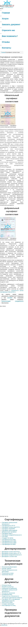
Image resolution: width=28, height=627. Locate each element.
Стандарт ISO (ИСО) (7, 538)
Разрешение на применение (9, 588)
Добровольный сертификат (9, 532)
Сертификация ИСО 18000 (9, 542)
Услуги (5, 19)
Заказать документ (11, 24)
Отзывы (6, 42)
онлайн (9, 298)
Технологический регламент (9, 567)
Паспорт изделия (6, 568)
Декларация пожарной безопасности (12, 554)
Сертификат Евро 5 (7, 533)
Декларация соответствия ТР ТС (11, 551)
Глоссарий (5, 536)
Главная (6, 13)
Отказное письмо (6, 585)
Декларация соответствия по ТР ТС (11, 553)
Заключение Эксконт (7, 574)
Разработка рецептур (7, 586)
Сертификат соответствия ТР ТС (11, 527)
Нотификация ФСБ (7, 594)
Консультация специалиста (12, 301)
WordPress (4, 625)
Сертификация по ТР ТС (8, 525)
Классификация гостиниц (9, 605)
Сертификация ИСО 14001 (9, 541)
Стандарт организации (8, 604)
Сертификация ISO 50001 (9, 544)
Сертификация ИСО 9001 (9, 539)
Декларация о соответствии (9, 556)
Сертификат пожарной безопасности (12, 535)
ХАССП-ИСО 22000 (7, 602)
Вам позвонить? (10, 36)
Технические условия (7, 573)
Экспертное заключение (8, 593)
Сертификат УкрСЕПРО (8, 528)
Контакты (6, 48)
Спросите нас (8, 30)
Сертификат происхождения (9, 530)
